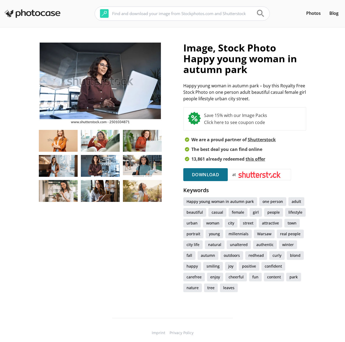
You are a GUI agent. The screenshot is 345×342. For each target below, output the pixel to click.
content (274, 276)
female (238, 212)
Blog (334, 13)
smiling (213, 266)
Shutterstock (262, 140)
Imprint (158, 332)
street (248, 223)
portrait (193, 233)
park (293, 276)
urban (192, 223)
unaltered (239, 244)
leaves (228, 287)
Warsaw (264, 233)
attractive (270, 223)
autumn (208, 255)
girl (256, 212)
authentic (265, 244)
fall (189, 255)
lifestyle (295, 212)
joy (230, 266)
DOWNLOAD (205, 175)
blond (295, 255)
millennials (239, 233)
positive (249, 266)
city (231, 223)
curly (276, 255)
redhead (256, 255)
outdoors (232, 255)
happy (192, 266)
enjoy (215, 276)
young (214, 233)
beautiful (195, 212)
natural (214, 244)
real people (290, 233)
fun (255, 276)
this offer (255, 159)
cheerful (236, 276)
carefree (194, 276)
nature (193, 287)
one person (273, 201)
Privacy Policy (182, 332)
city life (193, 244)
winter (288, 244)
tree (211, 287)
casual (217, 212)
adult (296, 201)
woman (212, 223)
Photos (313, 13)
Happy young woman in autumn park (220, 201)
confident (273, 266)
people (273, 212)
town (292, 223)
